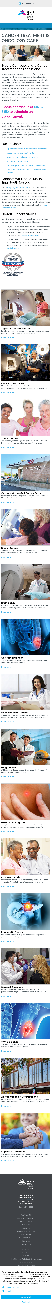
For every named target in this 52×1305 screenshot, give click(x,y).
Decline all (26, 1302)
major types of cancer (17, 187)
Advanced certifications (18, 161)
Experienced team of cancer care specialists (27, 148)
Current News (26, 1234)
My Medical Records (26, 1231)
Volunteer (26, 1228)
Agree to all (26, 1297)
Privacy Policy (26, 1262)
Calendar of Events (26, 1238)
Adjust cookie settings (10, 1287)
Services (26, 1225)
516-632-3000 (28, 3)
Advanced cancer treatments (20, 153)
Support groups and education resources (26, 165)
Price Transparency (25, 1218)
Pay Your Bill (26, 1215)
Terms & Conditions (26, 1265)
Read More (6, 337)
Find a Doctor (26, 1221)
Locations (26, 1249)
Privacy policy (7, 1291)
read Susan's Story (30, 235)
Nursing (26, 1256)
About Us (26, 1241)
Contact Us (26, 1244)
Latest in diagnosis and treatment (22, 157)
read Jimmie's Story (16, 248)
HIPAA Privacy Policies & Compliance (26, 1259)
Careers (25, 1252)
